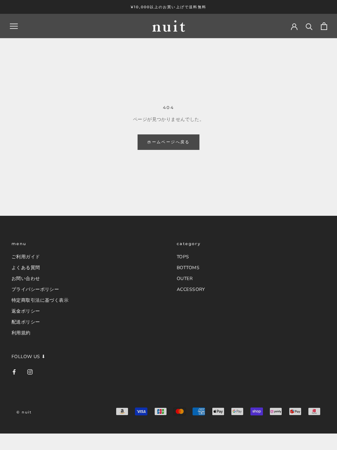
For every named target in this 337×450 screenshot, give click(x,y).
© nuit (24, 412)
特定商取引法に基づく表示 (40, 300)
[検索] (309, 26)
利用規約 (21, 333)
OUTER (185, 278)
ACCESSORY (191, 289)
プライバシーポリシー (35, 289)
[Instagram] (30, 371)
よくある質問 (26, 268)
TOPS (183, 257)
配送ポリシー (26, 322)
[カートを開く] (324, 26)
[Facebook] (14, 371)
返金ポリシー (26, 311)
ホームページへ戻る (168, 141)
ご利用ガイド (26, 257)
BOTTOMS (188, 268)
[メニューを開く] (14, 26)
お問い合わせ (26, 278)
